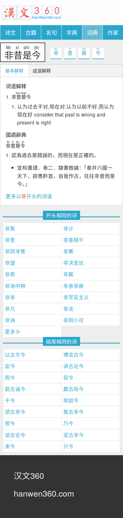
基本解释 (14, 70)
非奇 (10, 274)
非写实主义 (76, 297)
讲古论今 (73, 366)
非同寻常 (15, 251)
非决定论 (73, 262)
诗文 (10, 32)
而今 (10, 377)
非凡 (10, 308)
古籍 (30, 32)
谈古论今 (15, 434)
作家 (113, 32)
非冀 (68, 274)
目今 (68, 377)
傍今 (10, 423)
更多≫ (12, 331)
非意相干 (73, 239)
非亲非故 (73, 285)
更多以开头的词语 (29, 196)
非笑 (10, 228)
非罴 (68, 251)
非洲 (10, 320)
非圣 (10, 239)
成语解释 (42, 70)
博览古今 (73, 354)
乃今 (68, 423)
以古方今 (15, 354)
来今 (10, 446)
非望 (10, 262)
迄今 (10, 366)
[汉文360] (32, 11)
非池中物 (15, 285)
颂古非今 (15, 411)
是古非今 (73, 411)
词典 (92, 32)
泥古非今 (73, 434)
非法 (68, 308)
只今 (68, 446)
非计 (68, 228)
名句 (51, 32)
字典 (71, 32)
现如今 (71, 400)
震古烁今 (73, 388)
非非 (10, 297)
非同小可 (73, 320)
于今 (10, 400)
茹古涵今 (15, 388)
